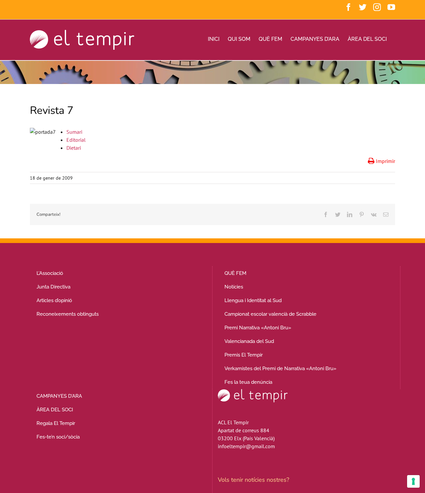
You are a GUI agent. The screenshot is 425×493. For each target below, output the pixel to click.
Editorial (76, 139)
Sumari (74, 131)
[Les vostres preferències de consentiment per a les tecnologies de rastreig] (413, 481)
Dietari (73, 147)
